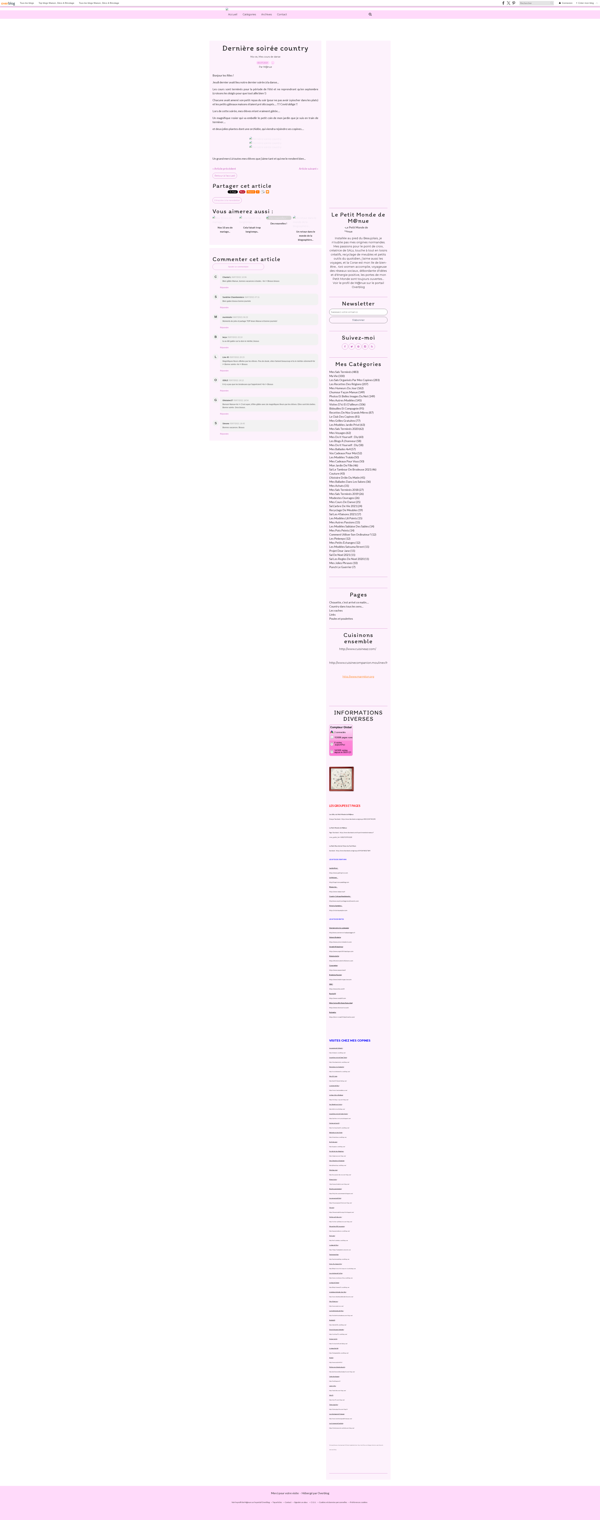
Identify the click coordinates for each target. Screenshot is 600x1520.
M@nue (360, 283)
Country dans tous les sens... (346, 606)
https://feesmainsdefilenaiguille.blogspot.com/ (341, 1212)
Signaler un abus (301, 1502)
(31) (339, 485)
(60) (346, 437)
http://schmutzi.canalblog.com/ (337, 1053)
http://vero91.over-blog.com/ (337, 1400)
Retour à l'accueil (225, 175)
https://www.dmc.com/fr (337, 989)
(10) (343, 563)
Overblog (323, 1493)
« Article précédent (224, 168)
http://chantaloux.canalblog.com (337, 1137)
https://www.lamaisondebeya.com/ (338, 1090)
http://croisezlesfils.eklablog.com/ (338, 1343)
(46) (343, 465)
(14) (351, 526)
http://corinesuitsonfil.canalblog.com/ (339, 1128)
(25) (344, 502)
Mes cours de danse (269, 56)
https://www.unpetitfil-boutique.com (341, 951)
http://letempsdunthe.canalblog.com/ (339, 1353)
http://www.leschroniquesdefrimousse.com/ (340, 1418)
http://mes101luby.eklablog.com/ (338, 1081)
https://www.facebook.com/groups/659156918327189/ (353, 851)
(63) (347, 424)
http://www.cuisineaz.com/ (357, 649)
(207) (348, 384)
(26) (346, 494)
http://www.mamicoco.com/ (336, 1306)
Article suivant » (308, 168)
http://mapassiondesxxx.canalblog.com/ (339, 1231)
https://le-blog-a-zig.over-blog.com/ (338, 1099)
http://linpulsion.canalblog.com (339, 882)
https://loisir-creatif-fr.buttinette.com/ (342, 1017)
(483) (344, 372)
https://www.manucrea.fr (337, 892)
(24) (345, 506)
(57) (342, 449)
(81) (344, 416)
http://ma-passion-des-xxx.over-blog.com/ (340, 1175)
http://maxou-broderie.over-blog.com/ (339, 1184)
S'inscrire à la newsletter (227, 200)
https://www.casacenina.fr (337, 970)
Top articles (277, 1502)
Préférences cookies (359, 1502)
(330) (337, 376)
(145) (345, 400)
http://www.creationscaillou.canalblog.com (340, 1278)
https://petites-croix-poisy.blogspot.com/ (340, 1118)
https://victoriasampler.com (338, 910)
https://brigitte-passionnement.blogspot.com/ (341, 1193)
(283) (354, 380)
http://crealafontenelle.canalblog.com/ (339, 1071)
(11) (349, 546)
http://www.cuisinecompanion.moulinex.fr (358, 663)
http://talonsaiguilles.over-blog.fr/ (338, 1409)
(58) (345, 441)
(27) (346, 489)
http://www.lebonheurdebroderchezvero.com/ (341, 1296)
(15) (345, 518)
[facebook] (503, 3)
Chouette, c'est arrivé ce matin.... (349, 602)
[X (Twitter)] (508, 3)
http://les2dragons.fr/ (335, 1381)
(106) (347, 404)
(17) (345, 514)
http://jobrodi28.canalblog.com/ (337, 1325)
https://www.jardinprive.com (338, 873)
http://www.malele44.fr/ (335, 1362)
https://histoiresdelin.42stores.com (341, 961)
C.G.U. (313, 1502)
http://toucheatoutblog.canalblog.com (339, 1259)
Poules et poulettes (341, 618)
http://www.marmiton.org (358, 676)
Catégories (249, 14)
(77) (344, 420)
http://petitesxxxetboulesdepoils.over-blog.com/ (342, 1372)
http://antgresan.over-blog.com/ (337, 1156)
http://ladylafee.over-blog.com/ (337, 1390)
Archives (266, 14)
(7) (342, 567)
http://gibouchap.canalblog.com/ (337, 1165)
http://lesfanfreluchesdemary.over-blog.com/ (341, 1315)
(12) (352, 534)
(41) (347, 477)
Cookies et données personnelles (333, 1502)
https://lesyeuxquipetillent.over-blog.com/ (340, 1203)
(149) (347, 392)
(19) (346, 510)
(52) (345, 453)
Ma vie (254, 56)
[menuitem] (233, 14)
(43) (337, 473)
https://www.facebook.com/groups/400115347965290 (358, 819)
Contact (282, 14)
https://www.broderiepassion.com (340, 979)
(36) (350, 481)
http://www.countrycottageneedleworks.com (344, 901)
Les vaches (336, 610)
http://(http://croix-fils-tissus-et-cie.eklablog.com (342, 1268)
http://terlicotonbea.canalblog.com (338, 1240)
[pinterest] (514, 3)
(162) (346, 388)
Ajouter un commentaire (238, 267)
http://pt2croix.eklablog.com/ (337, 1109)
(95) (346, 408)
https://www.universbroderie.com (340, 942)
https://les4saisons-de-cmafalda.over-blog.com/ (341, 1428)
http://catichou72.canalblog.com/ (338, 1334)
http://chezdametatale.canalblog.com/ (339, 1062)
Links (332, 614)
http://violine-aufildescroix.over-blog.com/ (340, 1221)
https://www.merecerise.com (339, 1008)
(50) (344, 457)
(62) (346, 428)
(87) (351, 412)
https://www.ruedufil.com (337, 998)
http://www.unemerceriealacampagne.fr (342, 932)
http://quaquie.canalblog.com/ (337, 1146)
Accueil (232, 14)
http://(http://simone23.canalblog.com (339, 1287)
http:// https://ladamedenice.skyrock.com (340, 1250)
